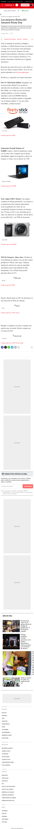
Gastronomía (6, 732)
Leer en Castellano (5, 7)
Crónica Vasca (6, 751)
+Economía (5, 729)
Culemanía (5, 754)
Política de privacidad (8, 786)
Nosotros (5, 775)
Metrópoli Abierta (7, 748)
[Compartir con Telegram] (12, 347)
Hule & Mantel (6, 765)
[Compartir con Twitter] (5, 347)
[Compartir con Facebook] (2, 347)
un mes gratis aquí (22, 72)
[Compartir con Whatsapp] (8, 347)
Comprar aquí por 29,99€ (8, 135)
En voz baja (5, 738)
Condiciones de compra (9, 798)
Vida (3, 718)
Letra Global (6, 756)
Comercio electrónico (10, 39)
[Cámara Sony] (16, 244)
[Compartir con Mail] (15, 347)
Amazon (19, 39)
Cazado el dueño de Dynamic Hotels (15, 1)
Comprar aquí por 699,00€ (8, 244)
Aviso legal (5, 778)
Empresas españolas (8, 795)
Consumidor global (8, 762)
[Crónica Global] (10, 5)
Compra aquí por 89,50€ (8, 285)
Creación (4, 721)
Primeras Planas (7, 735)
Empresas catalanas (8, 792)
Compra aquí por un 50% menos (10, 312)
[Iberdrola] (25, 10)
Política (4, 713)
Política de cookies (7, 789)
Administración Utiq (8, 800)
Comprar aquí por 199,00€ (8, 186)
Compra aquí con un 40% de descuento (12, 343)
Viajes (3, 727)
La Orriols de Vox (28, 1)
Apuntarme (28, 486)
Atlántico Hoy (6, 759)
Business (4, 715)
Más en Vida (7, 616)
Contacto (5, 781)
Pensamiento (6, 724)
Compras (25, 39)
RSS (3, 783)
